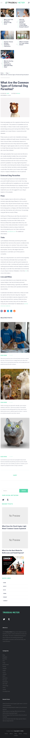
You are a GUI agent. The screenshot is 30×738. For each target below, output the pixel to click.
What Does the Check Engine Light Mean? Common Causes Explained (14, 527)
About (4, 586)
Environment (6, 664)
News (4, 676)
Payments (5, 678)
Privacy (5, 597)
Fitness (4, 666)
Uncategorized (6, 691)
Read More (4, 355)
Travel (4, 687)
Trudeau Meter (9, 731)
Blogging (5, 656)
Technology (5, 685)
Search (24, 490)
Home (4, 582)
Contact (5, 600)
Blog (4, 590)
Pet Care (5, 679)
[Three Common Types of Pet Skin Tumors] (15, 337)
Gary (7, 93)
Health (4, 670)
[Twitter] (3, 500)
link (26, 271)
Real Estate (5, 681)
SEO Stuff (5, 683)
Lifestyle (4, 674)
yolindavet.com (11, 231)
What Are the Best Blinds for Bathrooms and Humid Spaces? (13, 551)
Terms (4, 593)
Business (5, 658)
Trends (4, 689)
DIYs (4, 660)
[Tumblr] (8, 500)
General (4, 668)
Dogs (18, 93)
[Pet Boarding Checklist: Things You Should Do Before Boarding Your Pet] (15, 433)
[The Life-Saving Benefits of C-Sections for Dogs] (15, 384)
